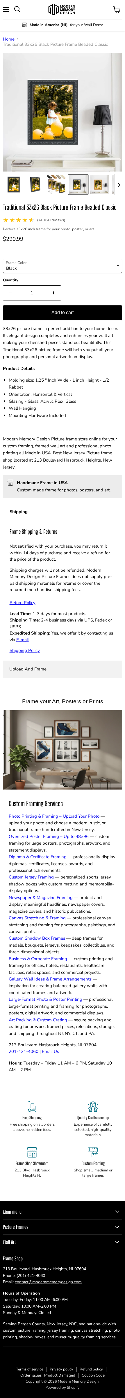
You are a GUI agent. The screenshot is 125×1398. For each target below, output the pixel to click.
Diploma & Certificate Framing (38, 857)
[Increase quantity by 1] (53, 292)
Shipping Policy (25, 650)
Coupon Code (93, 1375)
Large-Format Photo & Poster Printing (45, 999)
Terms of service (29, 1369)
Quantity (10, 280)
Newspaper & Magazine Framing (41, 898)
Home (9, 39)
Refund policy (91, 1369)
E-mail (22, 640)
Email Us (50, 1051)
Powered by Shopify (62, 1387)
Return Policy (22, 603)
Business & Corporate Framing (38, 959)
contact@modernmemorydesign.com (48, 1282)
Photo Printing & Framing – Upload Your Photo (54, 816)
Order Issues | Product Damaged (47, 1375)
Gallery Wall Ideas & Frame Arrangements (50, 979)
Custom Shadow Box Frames (37, 938)
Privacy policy (61, 1369)
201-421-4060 (23, 1051)
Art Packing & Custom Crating (38, 1020)
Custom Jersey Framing (31, 877)
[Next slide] (119, 184)
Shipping (19, 512)
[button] (14, 184)
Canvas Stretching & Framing (37, 918)
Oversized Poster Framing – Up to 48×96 (49, 836)
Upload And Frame (28, 669)
